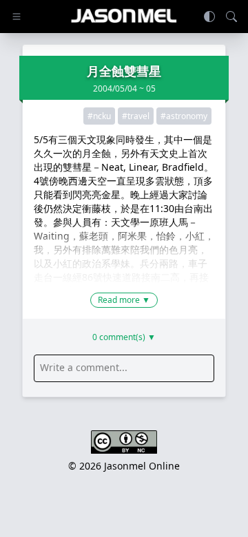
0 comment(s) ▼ (124, 337)
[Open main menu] (17, 17)
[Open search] (231, 17)
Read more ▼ (124, 300)
